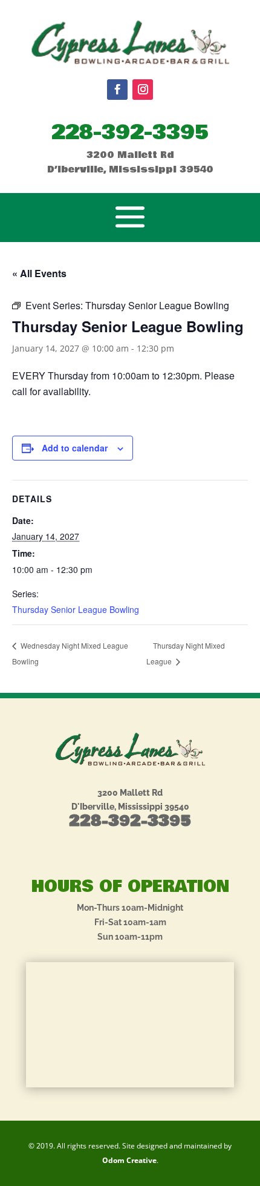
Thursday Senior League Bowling (75, 609)
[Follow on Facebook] (117, 89)
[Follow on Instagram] (142, 89)
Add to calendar (75, 448)
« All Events (39, 273)
